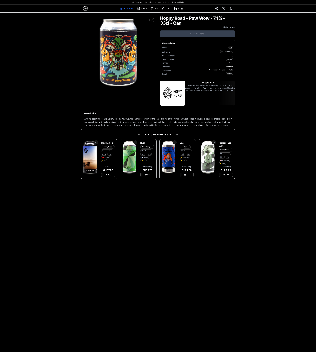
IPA (230, 47)
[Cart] (223, 8)
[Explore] (216, 8)
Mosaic (221, 70)
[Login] (230, 8)
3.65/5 (229, 59)
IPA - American (226, 51)
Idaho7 (229, 70)
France (229, 73)
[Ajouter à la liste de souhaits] (151, 20)
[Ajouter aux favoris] (96, 142)
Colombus (212, 70)
